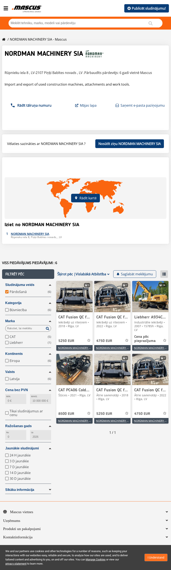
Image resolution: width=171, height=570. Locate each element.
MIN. (8, 396)
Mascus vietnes (21, 512)
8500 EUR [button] (66, 414)
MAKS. (34, 396)
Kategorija (13, 303)
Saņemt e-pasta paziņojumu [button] (143, 105)
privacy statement (15, 563)
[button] (28, 274)
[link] (74, 296)
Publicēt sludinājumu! (149, 8)
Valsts (10, 372)
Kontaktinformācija (18, 537)
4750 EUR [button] (104, 341)
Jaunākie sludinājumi (22, 448)
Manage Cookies (96, 559)
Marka (10, 321)
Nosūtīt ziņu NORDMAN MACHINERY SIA (129, 143)
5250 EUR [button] (66, 341)
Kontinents (14, 353)
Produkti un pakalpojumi (22, 529)
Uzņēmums (11, 521)
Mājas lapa (88, 105)
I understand (156, 557)
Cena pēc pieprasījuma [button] (145, 339)
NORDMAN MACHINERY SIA (75, 348)
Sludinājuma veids (19, 285)
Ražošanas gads (18, 426)
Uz (32, 432)
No (7, 432)
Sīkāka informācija (19, 489)
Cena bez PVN (16, 390)
